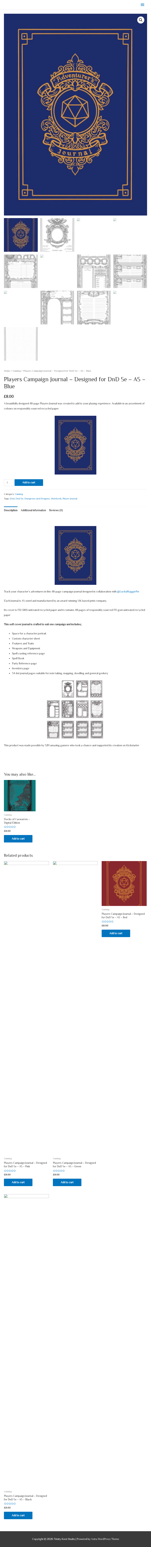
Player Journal (70, 498)
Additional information (33, 510)
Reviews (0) (56, 510)
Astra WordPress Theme (105, 1539)
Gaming (17, 371)
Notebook (56, 498)
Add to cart (28, 482)
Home (7, 371)
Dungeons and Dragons (37, 498)
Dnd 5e (19, 498)
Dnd (12, 498)
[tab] (10, 510)
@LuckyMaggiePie (128, 591)
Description (10, 510)
